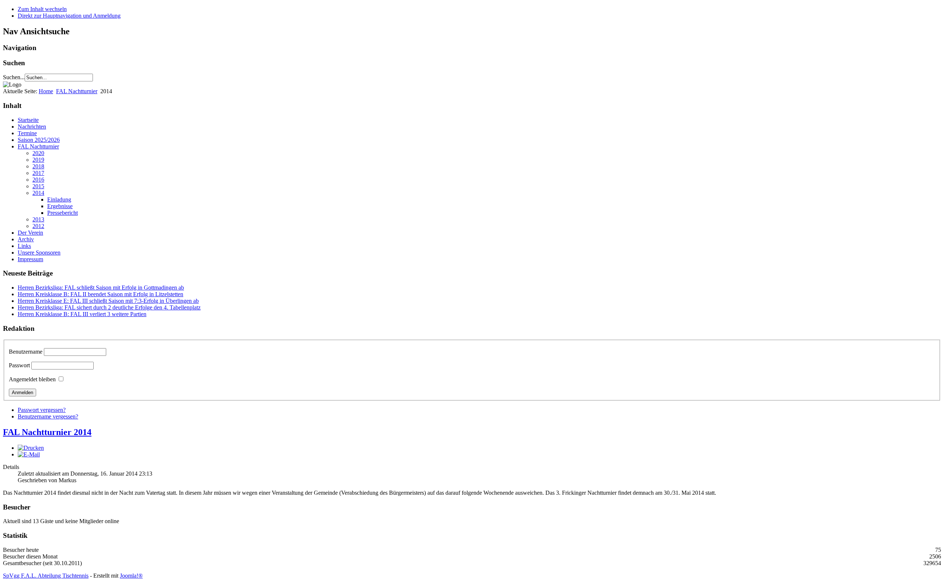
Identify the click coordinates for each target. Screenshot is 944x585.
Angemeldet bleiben (32, 379)
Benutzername (25, 351)
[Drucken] (31, 448)
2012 (38, 226)
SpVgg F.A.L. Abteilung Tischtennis (45, 575)
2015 (38, 186)
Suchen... (14, 77)
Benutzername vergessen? (48, 416)
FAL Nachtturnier (76, 91)
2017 (38, 173)
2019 (38, 160)
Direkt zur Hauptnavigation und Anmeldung (69, 16)
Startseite (28, 120)
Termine (27, 133)
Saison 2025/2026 (39, 140)
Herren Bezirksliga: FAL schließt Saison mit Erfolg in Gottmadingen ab (101, 287)
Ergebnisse (60, 206)
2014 (38, 193)
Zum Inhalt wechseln (42, 9)
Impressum (30, 259)
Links (24, 246)
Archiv (26, 239)
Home (46, 91)
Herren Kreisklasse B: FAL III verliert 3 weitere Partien (82, 314)
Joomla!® (131, 575)
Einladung (59, 199)
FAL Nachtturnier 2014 (47, 432)
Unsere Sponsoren (39, 252)
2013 (38, 219)
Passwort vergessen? (42, 410)
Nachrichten (32, 126)
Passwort (19, 365)
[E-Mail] (29, 454)
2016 (38, 179)
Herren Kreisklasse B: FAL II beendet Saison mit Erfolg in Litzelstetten (100, 294)
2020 (38, 153)
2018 (38, 166)
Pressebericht (62, 213)
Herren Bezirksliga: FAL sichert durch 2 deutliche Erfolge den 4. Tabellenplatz (109, 307)
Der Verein (30, 233)
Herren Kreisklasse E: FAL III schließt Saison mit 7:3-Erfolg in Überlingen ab (108, 301)
